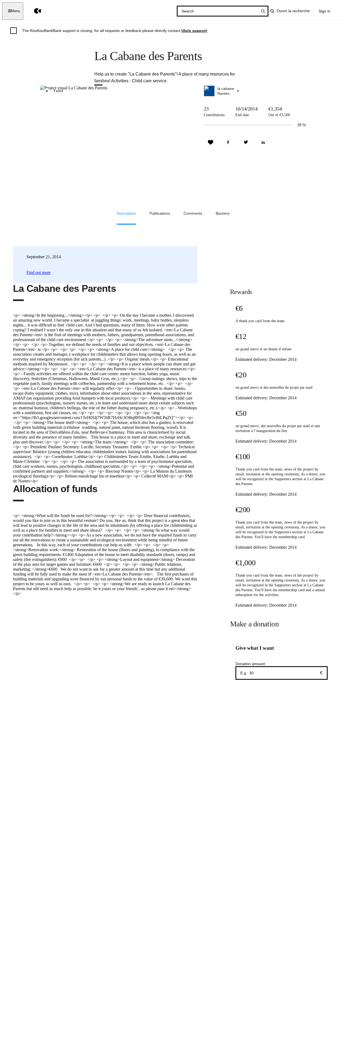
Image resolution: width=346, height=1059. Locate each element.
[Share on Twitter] (245, 142)
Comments (193, 213)
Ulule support (194, 30)
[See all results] (263, 11)
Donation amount (250, 664)
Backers (222, 213)
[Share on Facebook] (228, 142)
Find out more (38, 272)
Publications (159, 213)
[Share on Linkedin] (263, 142)
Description (126, 213)
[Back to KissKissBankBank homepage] (33, 11)
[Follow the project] (210, 142)
